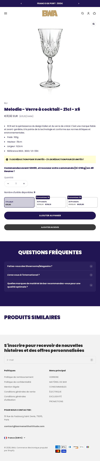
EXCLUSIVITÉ (55, 396)
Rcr (6, 103)
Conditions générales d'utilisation (15, 398)
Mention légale (11, 386)
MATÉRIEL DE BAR (58, 381)
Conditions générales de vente (19, 391)
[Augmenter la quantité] (24, 183)
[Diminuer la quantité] (8, 183)
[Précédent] (21, 3)
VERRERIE (54, 377)
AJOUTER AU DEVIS (50, 227)
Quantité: (9, 177)
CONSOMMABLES (57, 386)
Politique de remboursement (18, 377)
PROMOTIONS (56, 401)
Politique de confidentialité (17, 381)
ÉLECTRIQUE (55, 391)
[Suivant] (78, 3)
